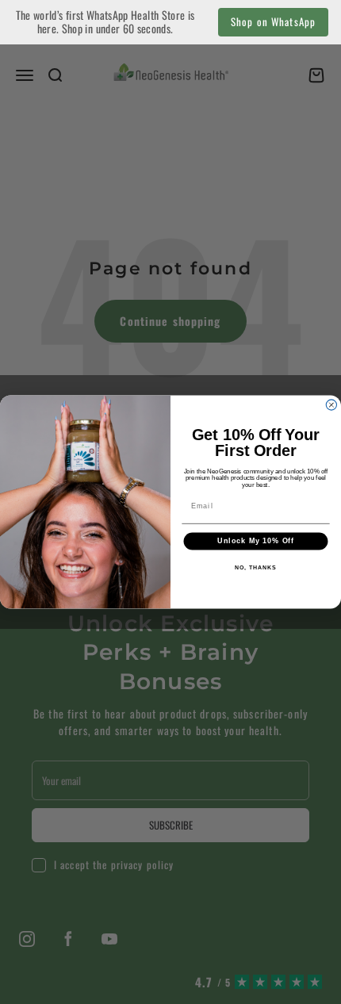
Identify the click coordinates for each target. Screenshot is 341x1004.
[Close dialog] (331, 405)
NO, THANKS (255, 568)
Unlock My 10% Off (255, 541)
